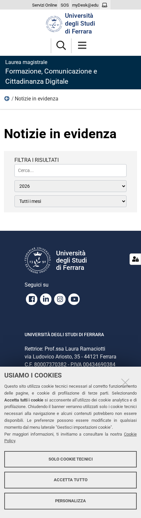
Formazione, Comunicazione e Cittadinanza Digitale (51, 72)
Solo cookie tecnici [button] (71, 459)
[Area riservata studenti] (105, 5)
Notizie (7, 100)
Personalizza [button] (70, 500)
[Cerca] (61, 45)
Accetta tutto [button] (71, 479)
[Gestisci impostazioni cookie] (135, 259)
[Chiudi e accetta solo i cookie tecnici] (125, 382)
